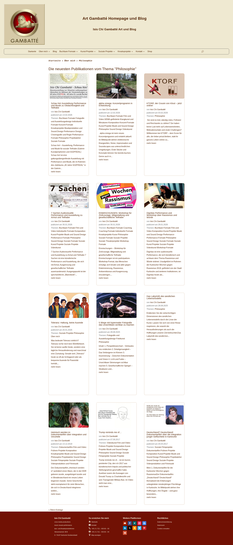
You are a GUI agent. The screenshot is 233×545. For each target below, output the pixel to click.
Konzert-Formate (66, 125)
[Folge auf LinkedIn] (125, 528)
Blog (55, 51)
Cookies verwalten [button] (163, 528)
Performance (168, 234)
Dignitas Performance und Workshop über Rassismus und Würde (162, 215)
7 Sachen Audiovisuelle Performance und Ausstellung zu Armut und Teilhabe (66, 215)
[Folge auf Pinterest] (144, 528)
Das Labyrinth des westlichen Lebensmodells (161, 297)
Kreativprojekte (124, 51)
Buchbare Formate (67, 118)
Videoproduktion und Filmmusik (64, 464)
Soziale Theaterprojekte (109, 241)
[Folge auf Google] (144, 523)
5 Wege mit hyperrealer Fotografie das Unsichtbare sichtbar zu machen (116, 323)
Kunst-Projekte (87, 51)
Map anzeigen (95, 535)
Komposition (80, 231)
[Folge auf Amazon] (135, 528)
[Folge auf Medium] (125, 533)
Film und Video (79, 447)
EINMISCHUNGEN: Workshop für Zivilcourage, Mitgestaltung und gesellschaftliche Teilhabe (115, 215)
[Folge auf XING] (135, 523)
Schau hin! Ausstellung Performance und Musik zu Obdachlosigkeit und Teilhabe (68, 105)
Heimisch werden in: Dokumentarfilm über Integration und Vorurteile (68, 434)
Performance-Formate (60, 238)
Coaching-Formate (107, 231)
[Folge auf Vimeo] (139, 528)
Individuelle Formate (65, 231)
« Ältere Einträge (56, 510)
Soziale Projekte (105, 51)
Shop (149, 51)
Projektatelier (75, 138)
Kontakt (139, 51)
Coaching (127, 228)
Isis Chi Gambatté (62, 112)
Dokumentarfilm (66, 447)
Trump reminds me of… (110, 432)
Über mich (43, 51)
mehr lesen (56, 172)
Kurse (114, 234)
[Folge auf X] (130, 528)
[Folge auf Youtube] (125, 523)
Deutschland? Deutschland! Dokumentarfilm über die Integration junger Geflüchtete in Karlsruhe (164, 434)
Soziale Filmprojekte (60, 460)
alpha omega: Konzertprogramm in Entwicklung (115, 104)
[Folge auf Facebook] (130, 523)
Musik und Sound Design (75, 234)
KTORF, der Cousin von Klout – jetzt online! (164, 104)
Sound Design (57, 241)
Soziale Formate (58, 141)
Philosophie (64, 138)
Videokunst (56, 248)
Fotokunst (120, 339)
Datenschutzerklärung (164, 522)
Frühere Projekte (58, 451)
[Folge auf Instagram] (139, 523)
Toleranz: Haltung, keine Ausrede (67, 322)
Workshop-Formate (165, 248)
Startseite (32, 51)
